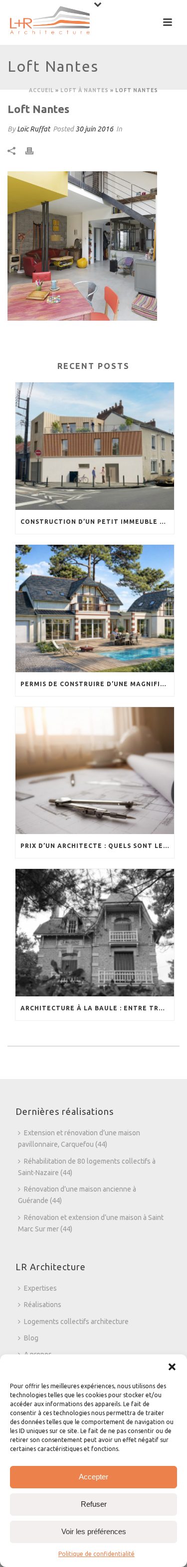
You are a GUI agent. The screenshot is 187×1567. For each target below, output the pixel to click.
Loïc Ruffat (33, 129)
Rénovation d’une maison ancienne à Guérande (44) (77, 1195)
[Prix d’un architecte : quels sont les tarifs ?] (94, 771)
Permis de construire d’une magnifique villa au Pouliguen (97, 684)
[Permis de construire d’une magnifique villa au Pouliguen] (94, 608)
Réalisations (42, 1305)
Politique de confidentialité (96, 1554)
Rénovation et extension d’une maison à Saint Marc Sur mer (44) (91, 1223)
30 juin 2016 (94, 129)
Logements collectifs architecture (76, 1322)
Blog (31, 1338)
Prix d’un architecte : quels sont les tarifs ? (97, 846)
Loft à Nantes (84, 90)
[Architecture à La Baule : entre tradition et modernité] (94, 932)
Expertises (40, 1288)
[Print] (34, 150)
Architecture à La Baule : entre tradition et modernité (97, 1008)
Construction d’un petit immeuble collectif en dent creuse (97, 521)
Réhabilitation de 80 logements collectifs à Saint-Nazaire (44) (87, 1167)
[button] (172, 1367)
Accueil (41, 90)
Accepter (93, 1476)
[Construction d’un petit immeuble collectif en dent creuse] (94, 446)
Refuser (94, 1504)
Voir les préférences (93, 1531)
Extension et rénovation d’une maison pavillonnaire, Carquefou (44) (79, 1138)
